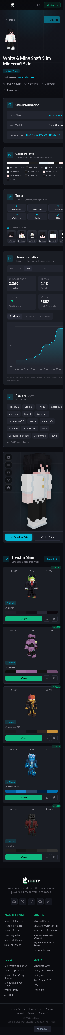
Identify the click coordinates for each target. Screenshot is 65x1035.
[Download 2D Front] (55, 241)
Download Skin (21, 537)
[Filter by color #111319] (31, 731)
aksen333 (56, 406)
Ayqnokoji (40, 435)
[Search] (38, 5)
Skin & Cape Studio (14, 970)
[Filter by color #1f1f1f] (10, 850)
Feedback (19, 1013)
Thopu (42, 406)
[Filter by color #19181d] (10, 731)
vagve (33, 421)
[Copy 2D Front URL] (53, 241)
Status (42, 1013)
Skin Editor (49, 537)
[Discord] (14, 901)
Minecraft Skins (12, 930)
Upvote (54, 19)
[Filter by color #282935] (42, 612)
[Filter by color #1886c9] (21, 791)
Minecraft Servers (43, 921)
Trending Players (13, 925)
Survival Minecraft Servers (43, 936)
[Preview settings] (8, 487)
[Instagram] (31, 901)
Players (16, 316)
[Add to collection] (54, 619)
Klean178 (47, 421)
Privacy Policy (36, 1009)
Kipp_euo (41, 413)
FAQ (36, 985)
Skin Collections (12, 945)
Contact (32, 1013)
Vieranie (13, 413)
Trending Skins (12, 935)
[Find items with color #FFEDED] (60, 163)
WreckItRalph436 (19, 435)
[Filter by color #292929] (42, 850)
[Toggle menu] (5, 5)
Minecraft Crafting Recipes (14, 976)
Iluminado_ (29, 428)
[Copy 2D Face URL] (42, 241)
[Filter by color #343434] (52, 850)
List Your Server (42, 950)
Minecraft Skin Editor (15, 966)
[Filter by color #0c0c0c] (10, 671)
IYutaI (27, 413)
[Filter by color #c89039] (52, 731)
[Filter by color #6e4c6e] (52, 671)
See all (50, 559)
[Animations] (8, 457)
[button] (31, 595)
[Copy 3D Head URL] (11, 241)
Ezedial (28, 406)
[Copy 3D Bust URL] (21, 241)
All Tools (8, 994)
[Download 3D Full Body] (34, 241)
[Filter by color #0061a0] (10, 791)
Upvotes (46, 316)
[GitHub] (40, 901)
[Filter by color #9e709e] (21, 671)
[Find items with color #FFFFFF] (18, 163)
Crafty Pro (39, 975)
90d (37, 268)
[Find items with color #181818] (56, 163)
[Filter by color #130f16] (31, 612)
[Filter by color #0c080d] (52, 612)
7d (19, 268)
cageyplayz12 (16, 421)
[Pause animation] (8, 465)
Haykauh (14, 406)
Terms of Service (17, 1009)
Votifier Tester (11, 990)
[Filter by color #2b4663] (31, 791)
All (45, 268)
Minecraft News (42, 966)
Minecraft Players (13, 921)
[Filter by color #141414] (42, 671)
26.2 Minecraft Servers (45, 930)
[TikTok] (48, 901)
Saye (54, 435)
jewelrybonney (26, 77)
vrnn (44, 428)
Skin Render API (42, 980)
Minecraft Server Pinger (13, 984)
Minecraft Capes (13, 940)
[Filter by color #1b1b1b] (31, 850)
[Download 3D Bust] (24, 241)
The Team (39, 989)
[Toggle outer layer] (8, 480)
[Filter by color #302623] (42, 731)
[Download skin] (47, 619)
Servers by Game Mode (46, 925)
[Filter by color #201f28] (10, 612)
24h (11, 268)
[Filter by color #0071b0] (52, 791)
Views (31, 316)
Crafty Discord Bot (43, 970)
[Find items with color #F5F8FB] (51, 163)
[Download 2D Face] (45, 241)
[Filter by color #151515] (21, 850)
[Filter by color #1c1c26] (21, 731)
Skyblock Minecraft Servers (44, 943)
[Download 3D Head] (14, 241)
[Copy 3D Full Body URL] (32, 241)
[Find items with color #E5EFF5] (43, 163)
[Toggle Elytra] (8, 472)
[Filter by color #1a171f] (21, 612)
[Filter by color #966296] (31, 671)
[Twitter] (22, 901)
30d (28, 268)
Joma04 (13, 428)
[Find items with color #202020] (34, 163)
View (24, 618)
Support (50, 1009)
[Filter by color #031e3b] (42, 791)
